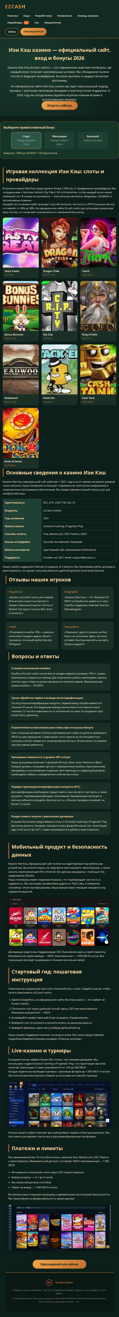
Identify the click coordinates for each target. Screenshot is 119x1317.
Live (36, 22)
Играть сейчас (59, 105)
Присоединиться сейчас (59, 1264)
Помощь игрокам (87, 15)
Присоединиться (33, 31)
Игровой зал (64, 15)
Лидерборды (17, 22)
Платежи (12, 15)
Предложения (52, 22)
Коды (26, 15)
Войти (12, 31)
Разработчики (43, 15)
